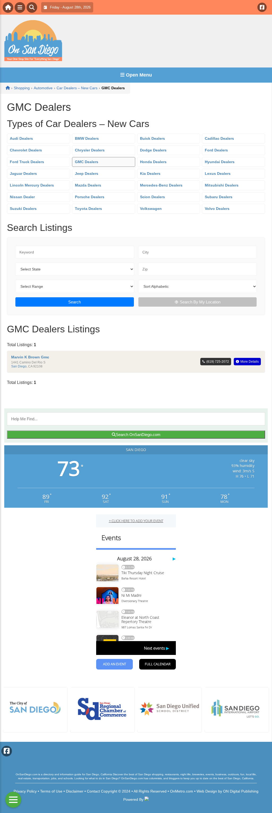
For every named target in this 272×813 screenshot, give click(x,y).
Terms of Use (51, 791)
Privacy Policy (25, 791)
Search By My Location (200, 302)
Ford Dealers (216, 150)
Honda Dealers (153, 162)
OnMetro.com (181, 791)
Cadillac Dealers (219, 138)
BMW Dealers (87, 138)
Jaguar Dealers (23, 173)
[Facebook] (262, 7)
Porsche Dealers (89, 197)
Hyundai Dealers (220, 162)
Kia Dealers (150, 173)
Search (74, 302)
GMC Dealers (86, 162)
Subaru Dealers (218, 197)
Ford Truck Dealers (27, 162)
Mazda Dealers (88, 185)
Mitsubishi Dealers (222, 185)
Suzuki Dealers (23, 208)
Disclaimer (74, 791)
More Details (249, 361)
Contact (93, 791)
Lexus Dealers (218, 173)
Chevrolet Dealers (26, 150)
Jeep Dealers (86, 173)
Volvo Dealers (217, 208)
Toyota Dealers (88, 208)
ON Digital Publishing (240, 791)
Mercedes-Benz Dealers (161, 185)
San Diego (19, 366)
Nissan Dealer (22, 197)
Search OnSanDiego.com (138, 434)
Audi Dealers (21, 138)
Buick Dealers (152, 138)
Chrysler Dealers (90, 150)
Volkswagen (151, 208)
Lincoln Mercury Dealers (32, 185)
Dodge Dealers (153, 150)
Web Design (207, 791)
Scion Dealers (152, 197)
